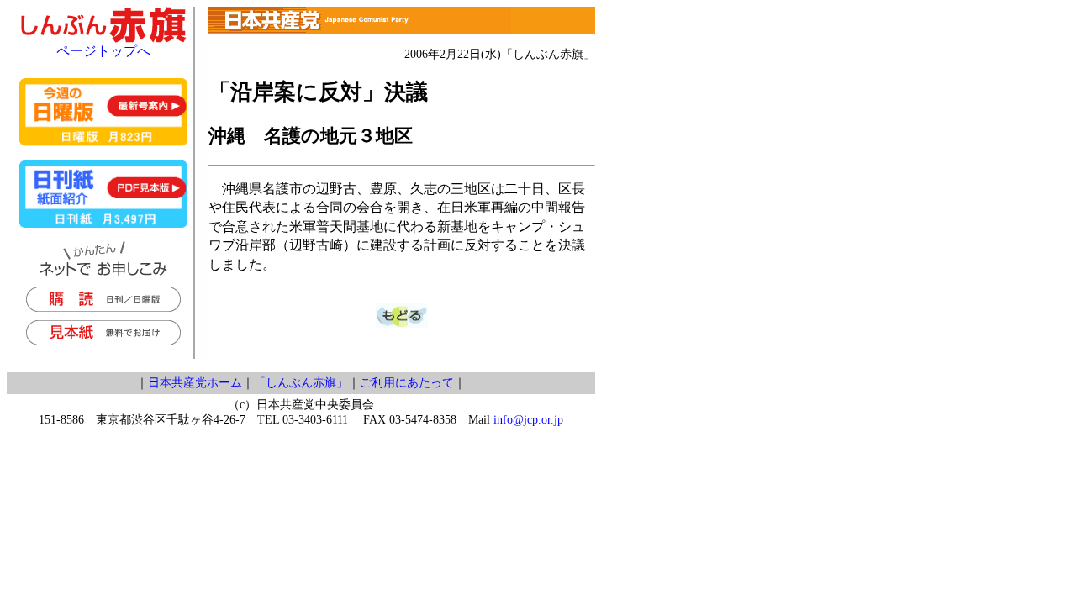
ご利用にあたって (407, 382)
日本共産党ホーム (195, 382)
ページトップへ (103, 51)
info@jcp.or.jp (528, 419)
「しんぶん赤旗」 (301, 382)
